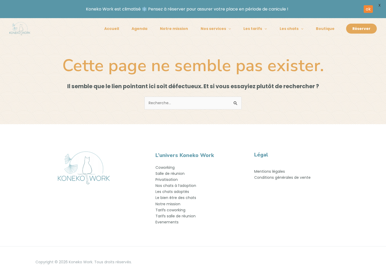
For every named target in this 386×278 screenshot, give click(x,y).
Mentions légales (269, 171)
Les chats (289, 28)
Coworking (165, 167)
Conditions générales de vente (282, 177)
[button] (228, 28)
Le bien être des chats (175, 197)
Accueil (111, 28)
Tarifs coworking (170, 210)
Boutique (325, 28)
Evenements (167, 222)
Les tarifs (252, 28)
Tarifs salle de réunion (175, 216)
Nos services (213, 28)
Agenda (139, 28)
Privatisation (166, 179)
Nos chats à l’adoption (175, 185)
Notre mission (174, 28)
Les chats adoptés (172, 191)
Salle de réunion (170, 173)
